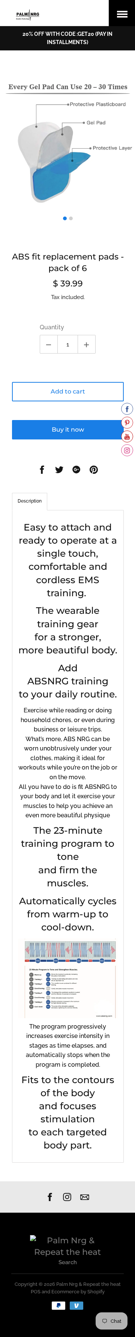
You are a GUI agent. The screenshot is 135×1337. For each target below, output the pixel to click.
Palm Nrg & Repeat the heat (88, 1284)
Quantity (52, 327)
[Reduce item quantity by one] (49, 344)
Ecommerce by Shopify (78, 1291)
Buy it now (68, 429)
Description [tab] (30, 501)
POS (35, 1291)
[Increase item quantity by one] (87, 344)
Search (67, 1262)
